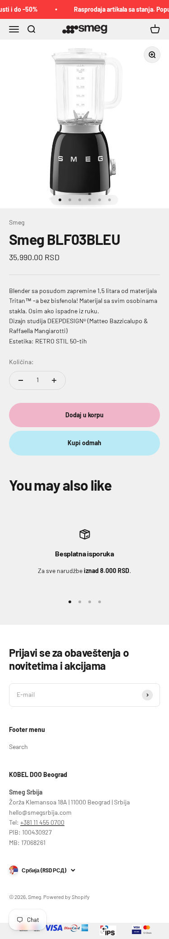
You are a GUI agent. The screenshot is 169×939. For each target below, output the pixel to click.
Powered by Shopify (66, 897)
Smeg (16, 222)
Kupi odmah (84, 443)
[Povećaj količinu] (54, 380)
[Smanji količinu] (20, 380)
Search (18, 746)
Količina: (21, 362)
